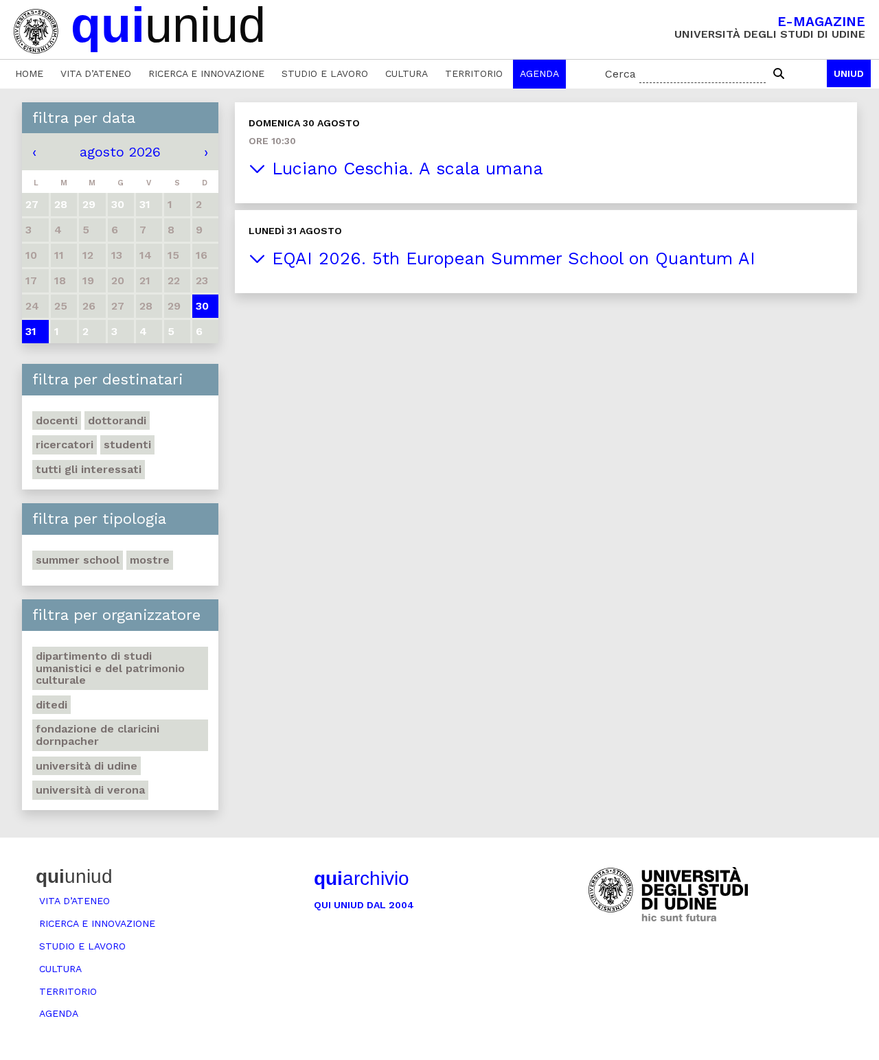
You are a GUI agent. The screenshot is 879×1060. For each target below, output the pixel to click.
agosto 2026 (120, 151)
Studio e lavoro (325, 73)
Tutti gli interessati (88, 469)
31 (30, 331)
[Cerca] (778, 74)
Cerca (620, 73)
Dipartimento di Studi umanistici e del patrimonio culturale (110, 668)
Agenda (539, 73)
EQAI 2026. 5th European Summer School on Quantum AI (510, 258)
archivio (361, 878)
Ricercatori (64, 444)
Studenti (127, 444)
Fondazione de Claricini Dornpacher (97, 735)
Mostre (150, 559)
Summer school (77, 559)
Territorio (474, 73)
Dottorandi (117, 420)
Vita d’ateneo (95, 73)
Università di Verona (90, 789)
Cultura (406, 73)
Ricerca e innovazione (206, 73)
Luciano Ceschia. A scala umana (404, 168)
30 (202, 305)
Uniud (849, 73)
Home (29, 73)
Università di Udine (86, 765)
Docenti (57, 420)
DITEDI (51, 704)
